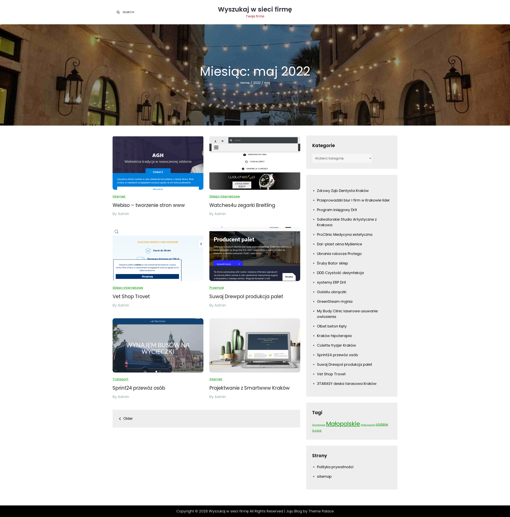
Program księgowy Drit (337, 209)
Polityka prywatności (335, 466)
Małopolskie (343, 424)
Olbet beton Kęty (332, 326)
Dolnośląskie (318, 425)
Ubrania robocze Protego (339, 253)
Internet (119, 196)
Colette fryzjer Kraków (336, 345)
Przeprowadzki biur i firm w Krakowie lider (353, 200)
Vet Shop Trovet (131, 296)
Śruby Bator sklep (332, 263)
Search (125, 12)
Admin (123, 213)
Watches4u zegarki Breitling (242, 205)
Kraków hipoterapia (334, 335)
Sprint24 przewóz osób (139, 388)
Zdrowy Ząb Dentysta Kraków (343, 190)
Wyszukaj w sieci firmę (255, 9)
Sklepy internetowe (224, 196)
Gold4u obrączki (331, 291)
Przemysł (216, 287)
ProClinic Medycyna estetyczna (344, 234)
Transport (120, 379)
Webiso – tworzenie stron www (149, 205)
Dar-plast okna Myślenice (339, 244)
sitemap (324, 476)
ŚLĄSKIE (317, 431)
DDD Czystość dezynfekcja (340, 272)
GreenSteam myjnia (334, 301)
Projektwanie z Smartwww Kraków (249, 388)
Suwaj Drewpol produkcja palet (246, 296)
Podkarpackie (368, 425)
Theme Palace (321, 511)
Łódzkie (382, 424)
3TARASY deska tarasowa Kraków (347, 383)
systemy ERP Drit (331, 282)
